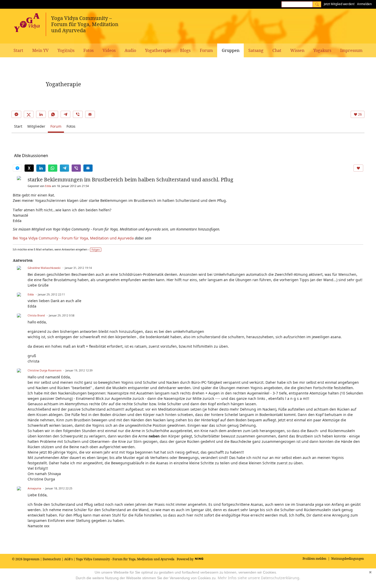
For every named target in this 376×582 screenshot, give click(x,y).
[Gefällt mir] (358, 168)
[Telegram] (65, 114)
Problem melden (314, 558)
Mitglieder (36, 126)
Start (18, 126)
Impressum (31, 559)
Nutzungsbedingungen (347, 558)
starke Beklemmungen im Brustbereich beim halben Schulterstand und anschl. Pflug (130, 179)
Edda (48, 186)
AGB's (68, 559)
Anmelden (364, 4)
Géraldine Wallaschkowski (44, 268)
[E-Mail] (90, 114)
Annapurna (34, 488)
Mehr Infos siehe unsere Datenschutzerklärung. (259, 577)
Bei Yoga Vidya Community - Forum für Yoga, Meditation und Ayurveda (73, 238)
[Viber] (78, 114)
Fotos (71, 126)
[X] (29, 114)
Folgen (96, 249)
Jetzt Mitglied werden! (339, 4)
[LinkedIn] (41, 114)
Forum (55, 126)
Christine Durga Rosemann (44, 370)
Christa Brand (36, 315)
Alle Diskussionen (31, 155)
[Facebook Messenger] (16, 114)
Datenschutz (52, 559)
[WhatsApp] (53, 114)
